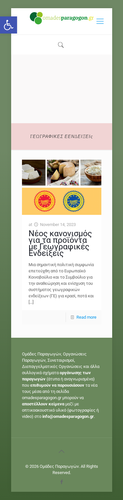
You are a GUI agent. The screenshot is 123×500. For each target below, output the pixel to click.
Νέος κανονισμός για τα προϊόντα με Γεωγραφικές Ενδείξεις (60, 243)
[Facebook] (61, 482)
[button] (8, 25)
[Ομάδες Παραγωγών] (62, 21)
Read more (86, 317)
